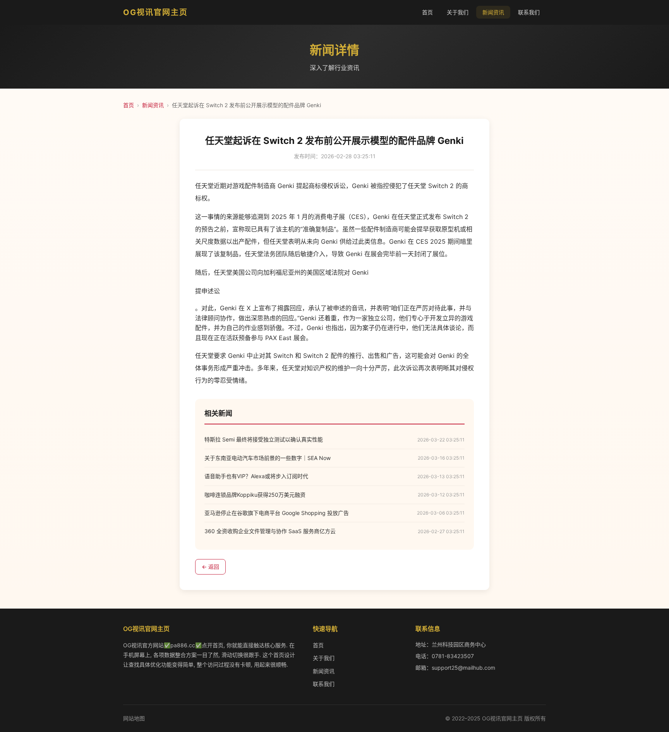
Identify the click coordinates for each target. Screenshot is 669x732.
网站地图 (134, 718)
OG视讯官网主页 (155, 12)
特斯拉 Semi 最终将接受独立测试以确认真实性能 (263, 439)
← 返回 (210, 566)
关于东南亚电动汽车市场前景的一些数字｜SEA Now (267, 458)
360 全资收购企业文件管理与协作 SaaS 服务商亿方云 (270, 531)
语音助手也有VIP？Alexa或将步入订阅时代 (256, 476)
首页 (427, 12)
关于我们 (457, 12)
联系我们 (529, 12)
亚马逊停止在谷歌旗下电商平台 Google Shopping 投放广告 (276, 513)
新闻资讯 (493, 12)
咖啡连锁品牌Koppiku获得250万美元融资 (254, 494)
